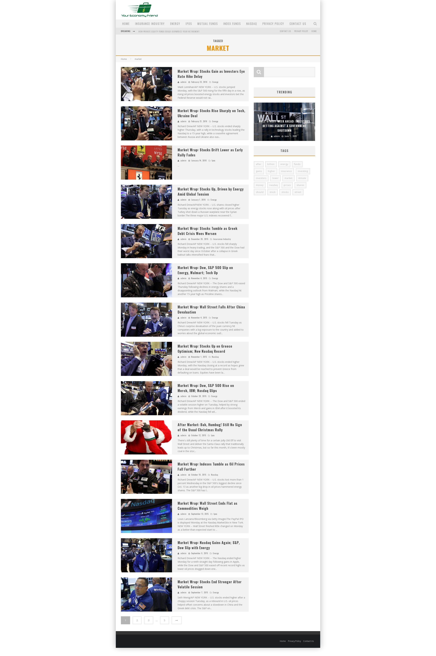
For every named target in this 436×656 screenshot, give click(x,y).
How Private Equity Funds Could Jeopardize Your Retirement (169, 30)
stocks (285, 192)
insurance (286, 171)
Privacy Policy (273, 24)
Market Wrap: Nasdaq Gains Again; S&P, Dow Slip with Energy (209, 545)
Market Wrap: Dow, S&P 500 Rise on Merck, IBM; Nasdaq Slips (206, 388)
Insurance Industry (150, 24)
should (260, 192)
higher (271, 171)
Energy (175, 24)
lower (275, 178)
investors (261, 178)
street (298, 192)
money (259, 185)
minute (302, 178)
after (258, 164)
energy (284, 164)
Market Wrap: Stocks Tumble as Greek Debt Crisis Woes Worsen (207, 231)
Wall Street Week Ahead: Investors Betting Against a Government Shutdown (284, 126)
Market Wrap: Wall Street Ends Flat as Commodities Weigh (207, 506)
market (288, 178)
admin (183, 82)
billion (271, 164)
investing (303, 171)
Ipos (189, 24)
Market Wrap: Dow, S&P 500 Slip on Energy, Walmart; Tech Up (205, 270)
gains (259, 171)
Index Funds (232, 24)
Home (126, 24)
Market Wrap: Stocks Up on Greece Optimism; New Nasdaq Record (205, 349)
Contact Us (298, 24)
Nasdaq (251, 24)
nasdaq (273, 185)
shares (300, 185)
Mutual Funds (207, 24)
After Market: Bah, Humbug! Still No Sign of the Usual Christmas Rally (210, 427)
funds (297, 164)
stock (273, 192)
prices (287, 185)
